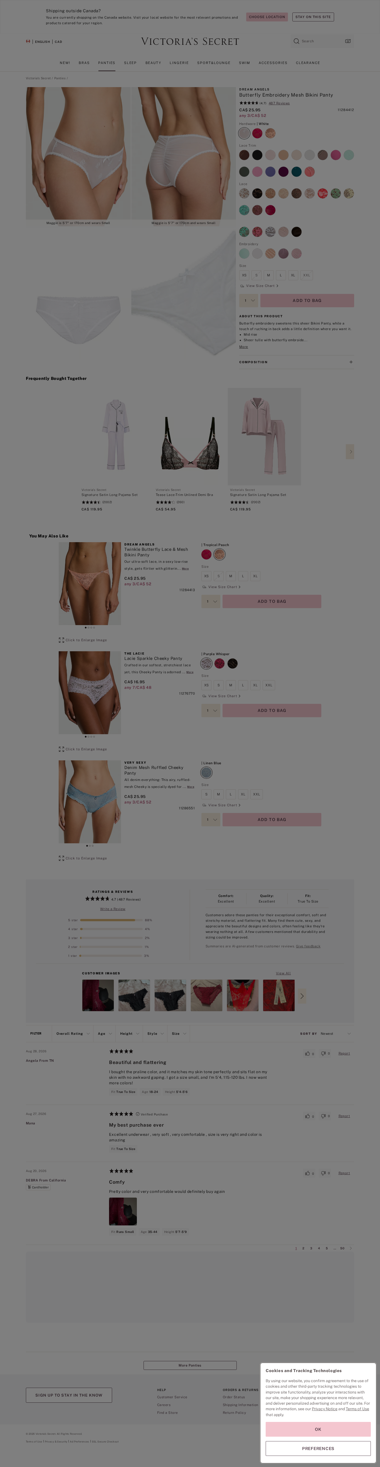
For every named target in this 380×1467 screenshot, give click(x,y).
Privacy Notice (324, 1409)
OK (318, 1429)
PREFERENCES (318, 1448)
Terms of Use (357, 1409)
